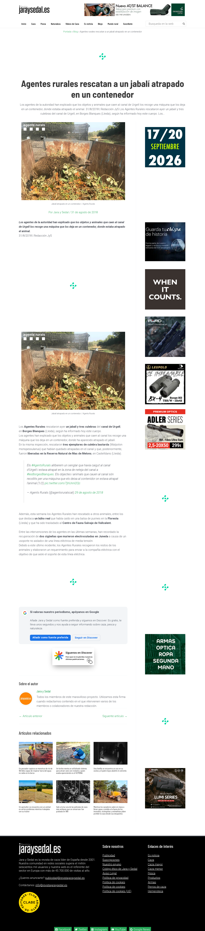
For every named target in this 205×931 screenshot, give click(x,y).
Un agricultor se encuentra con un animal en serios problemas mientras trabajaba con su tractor (35, 813)
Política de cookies (113, 891)
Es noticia (153, 860)
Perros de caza (157, 891)
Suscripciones (111, 864)
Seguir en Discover (86, 642)
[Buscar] (184, 24)
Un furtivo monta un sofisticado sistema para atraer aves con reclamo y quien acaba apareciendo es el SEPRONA (71, 775)
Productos (154, 882)
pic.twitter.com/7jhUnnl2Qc (62, 487)
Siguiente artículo (114, 720)
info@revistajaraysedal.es (51, 889)
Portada (67, 31)
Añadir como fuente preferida (50, 641)
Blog (75, 31)
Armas (152, 886)
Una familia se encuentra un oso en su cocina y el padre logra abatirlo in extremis (110, 774)
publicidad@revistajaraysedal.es (65, 882)
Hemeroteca (155, 895)
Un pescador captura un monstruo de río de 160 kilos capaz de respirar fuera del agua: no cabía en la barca (35, 775)
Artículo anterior (30, 720)
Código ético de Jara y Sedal (119, 873)
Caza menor (155, 873)
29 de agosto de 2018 (89, 497)
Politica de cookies (113, 886)
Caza (151, 864)
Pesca (151, 877)
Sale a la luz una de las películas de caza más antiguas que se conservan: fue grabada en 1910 (71, 813)
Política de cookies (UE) (116, 895)
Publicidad (108, 860)
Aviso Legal (109, 877)
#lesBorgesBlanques (40, 478)
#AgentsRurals (41, 470)
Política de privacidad (115, 882)
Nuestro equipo (111, 868)
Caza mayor (155, 868)
